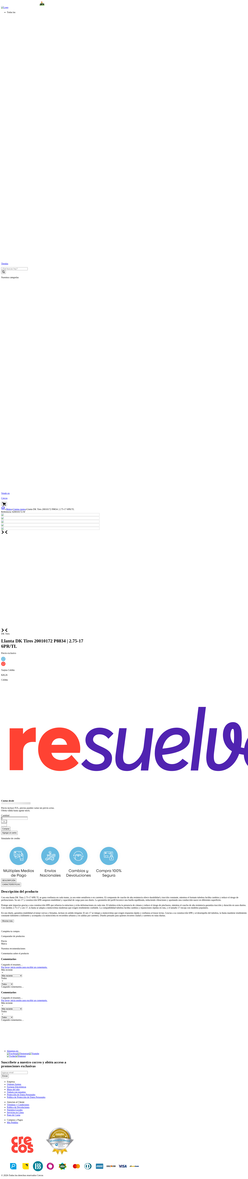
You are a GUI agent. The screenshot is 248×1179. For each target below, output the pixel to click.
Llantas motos (19, 509)
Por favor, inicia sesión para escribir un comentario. (24, 967)
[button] (127, 12)
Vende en (5, 493)
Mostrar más (7, 921)
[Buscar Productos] (3, 272)
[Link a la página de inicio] (3, 509)
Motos (9, 509)
